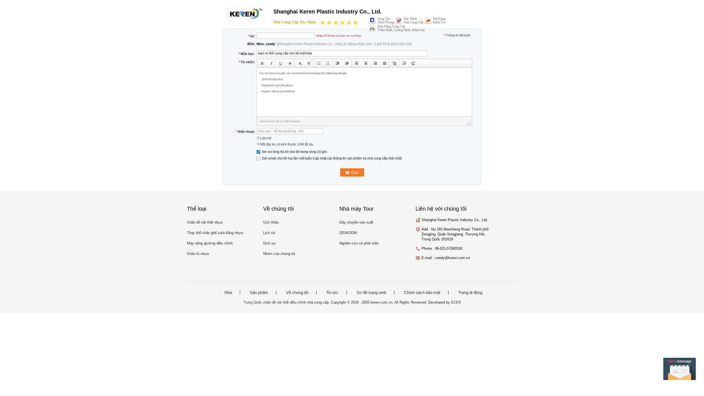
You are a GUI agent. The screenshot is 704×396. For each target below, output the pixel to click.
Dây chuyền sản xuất (356, 222)
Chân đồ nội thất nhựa (204, 222)
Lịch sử (269, 233)
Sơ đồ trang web (371, 293)
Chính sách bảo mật (422, 293)
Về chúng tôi (297, 293)
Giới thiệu (271, 222)
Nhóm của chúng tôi (279, 254)
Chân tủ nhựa (198, 254)
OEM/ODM (348, 233)
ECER (456, 302)
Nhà (228, 293)
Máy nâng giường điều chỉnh (210, 243)
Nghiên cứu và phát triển (359, 243)
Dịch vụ (269, 243)
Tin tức (332, 293)
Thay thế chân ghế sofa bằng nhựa (215, 233)
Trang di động (470, 293)
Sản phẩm (259, 293)
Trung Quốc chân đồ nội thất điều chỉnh (274, 302)
